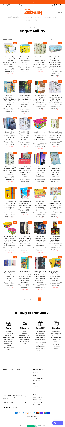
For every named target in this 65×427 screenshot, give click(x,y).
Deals (34, 375)
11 (35, 299)
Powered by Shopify (32, 418)
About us (35, 386)
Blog (20, 5)
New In (25, 17)
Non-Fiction (47, 17)
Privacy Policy (37, 405)
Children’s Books (37, 378)
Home (32, 28)
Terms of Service (38, 402)
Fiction (39, 17)
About (36, 20)
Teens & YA (28, 20)
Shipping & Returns (8, 5)
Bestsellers (31, 17)
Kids (54, 17)
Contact (35, 394)
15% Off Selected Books (14, 17)
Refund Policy (37, 399)
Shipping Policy (37, 397)
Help (16, 5)
